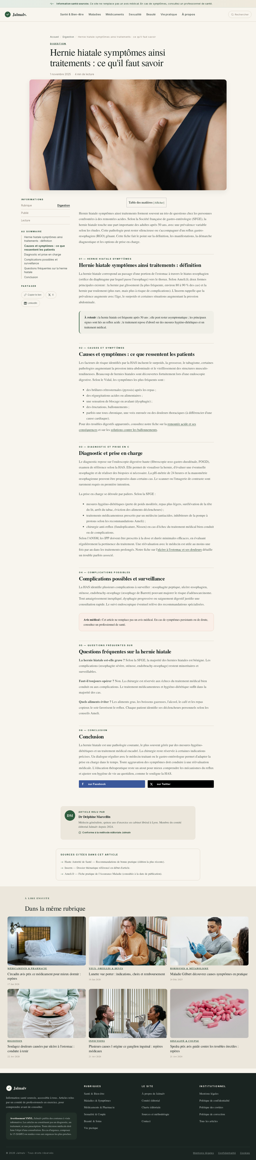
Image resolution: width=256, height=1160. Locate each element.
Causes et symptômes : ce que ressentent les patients (44, 247)
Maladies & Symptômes (97, 1100)
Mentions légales (209, 1093)
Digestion (68, 36)
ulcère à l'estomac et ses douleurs (180, 549)
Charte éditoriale (151, 1107)
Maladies (95, 14)
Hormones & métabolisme (189, 968)
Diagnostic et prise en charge (42, 254)
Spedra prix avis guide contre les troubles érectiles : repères (204, 1048)
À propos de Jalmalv (153, 1093)
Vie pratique (169, 14)
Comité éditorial (151, 1100)
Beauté (151, 14)
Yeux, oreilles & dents (106, 968)
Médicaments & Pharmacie (27, 968)
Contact (146, 1121)
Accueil (54, 36)
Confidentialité (227, 1153)
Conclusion (31, 277)
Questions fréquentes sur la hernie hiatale (45, 270)
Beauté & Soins (93, 1121)
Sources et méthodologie (155, 1114)
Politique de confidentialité (214, 1100)
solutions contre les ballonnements (134, 430)
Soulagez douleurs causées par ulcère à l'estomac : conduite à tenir (40, 1048)
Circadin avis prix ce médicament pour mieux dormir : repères (44, 976)
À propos (188, 14)
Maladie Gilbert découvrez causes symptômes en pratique (209, 974)
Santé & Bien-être (72, 14)
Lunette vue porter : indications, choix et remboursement (127, 974)
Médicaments (115, 14)
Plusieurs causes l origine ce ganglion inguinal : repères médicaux (125, 1048)
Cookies (245, 1153)
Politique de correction (212, 1114)
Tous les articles (208, 1121)
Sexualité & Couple (184, 1040)
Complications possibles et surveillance (41, 261)
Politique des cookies (211, 1107)
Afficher (158, 202)
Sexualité (135, 14)
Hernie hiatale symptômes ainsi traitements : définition (43, 238)
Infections (97, 1040)
